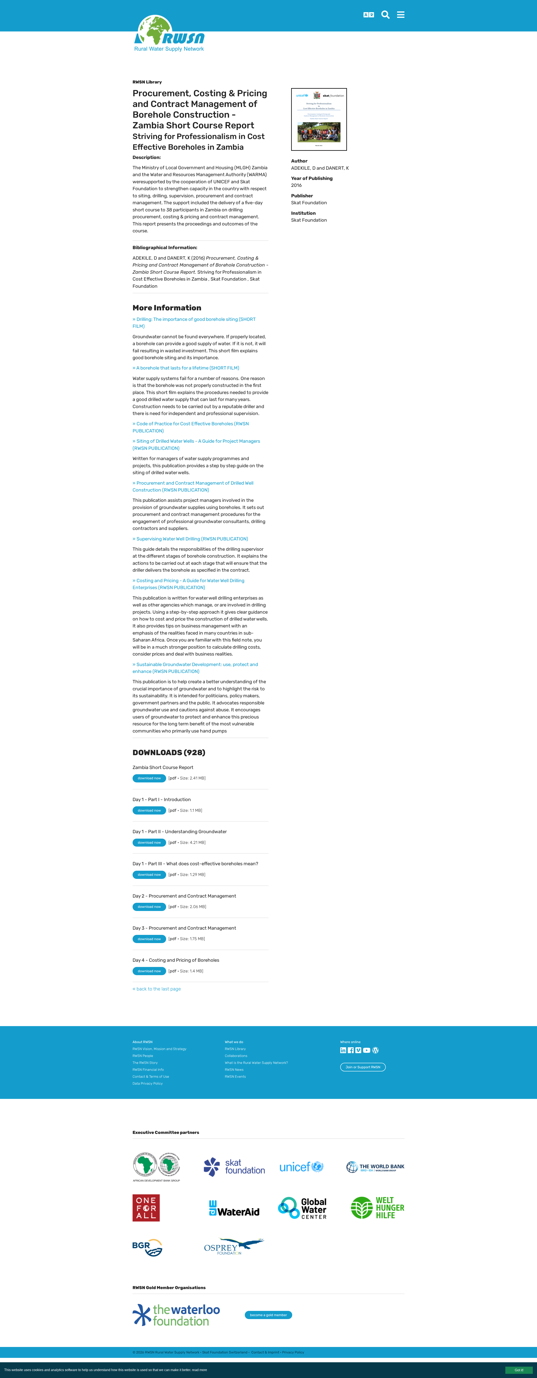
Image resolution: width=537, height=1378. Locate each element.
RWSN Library (235, 1049)
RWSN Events (235, 1077)
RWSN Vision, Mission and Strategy (159, 1049)
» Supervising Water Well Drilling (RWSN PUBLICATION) (190, 539)
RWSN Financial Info (148, 1070)
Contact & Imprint (265, 1352)
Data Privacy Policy (148, 1083)
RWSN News (234, 1070)
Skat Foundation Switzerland (225, 1352)
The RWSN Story (145, 1063)
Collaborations (236, 1056)
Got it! (519, 1370)
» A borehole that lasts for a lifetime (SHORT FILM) (186, 368)
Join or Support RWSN (363, 1067)
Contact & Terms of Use (151, 1077)
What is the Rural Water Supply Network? (256, 1063)
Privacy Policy (293, 1352)
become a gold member (268, 1315)
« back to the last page (157, 989)
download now (149, 778)
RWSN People (143, 1056)
